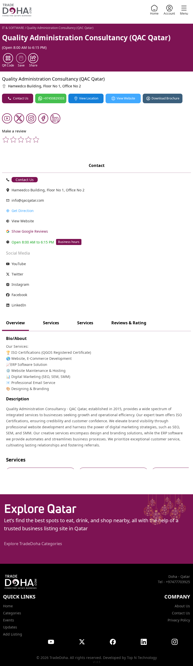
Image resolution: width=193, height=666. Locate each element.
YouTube (19, 263)
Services (51, 323)
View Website (126, 98)
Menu (184, 13)
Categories (12, 613)
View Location (88, 98)
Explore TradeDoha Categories (33, 543)
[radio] (6, 139)
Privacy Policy (179, 620)
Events (8, 620)
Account (169, 13)
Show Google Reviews (30, 231)
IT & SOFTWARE (13, 28)
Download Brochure (165, 98)
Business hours (68, 242)
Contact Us (20, 98)
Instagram (20, 284)
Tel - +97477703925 (174, 581)
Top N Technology (142, 657)
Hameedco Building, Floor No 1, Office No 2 (44, 86)
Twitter (17, 274)
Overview (15, 323)
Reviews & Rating (128, 323)
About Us (182, 606)
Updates (10, 627)
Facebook (19, 294)
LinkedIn (19, 305)
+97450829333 (53, 98)
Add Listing (12, 634)
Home (154, 13)
